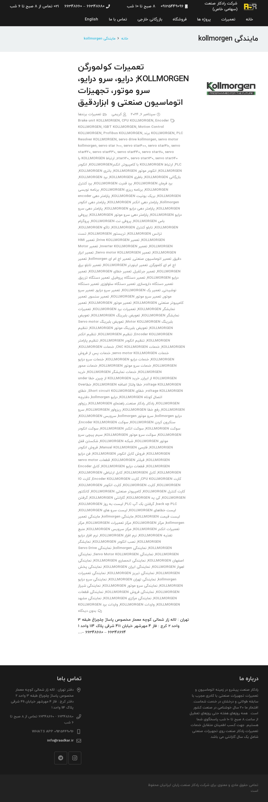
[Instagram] (74, 758)
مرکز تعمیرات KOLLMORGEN (108, 522)
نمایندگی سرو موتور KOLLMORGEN (130, 585)
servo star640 (166, 158)
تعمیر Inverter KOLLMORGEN (123, 246)
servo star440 (128, 152)
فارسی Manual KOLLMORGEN (124, 447)
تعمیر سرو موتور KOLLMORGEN (136, 296)
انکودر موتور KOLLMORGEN (135, 170)
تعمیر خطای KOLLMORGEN (110, 271)
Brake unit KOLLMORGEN (99, 120)
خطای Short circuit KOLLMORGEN (116, 390)
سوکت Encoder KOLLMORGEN (103, 422)
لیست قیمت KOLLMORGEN (157, 516)
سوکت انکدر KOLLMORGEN (122, 428)
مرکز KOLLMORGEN (148, 522)
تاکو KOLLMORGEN (94, 227)
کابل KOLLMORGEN (140, 472)
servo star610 (152, 152)
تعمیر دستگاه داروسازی (155, 284)
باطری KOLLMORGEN (126, 177)
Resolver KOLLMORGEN (97, 139)
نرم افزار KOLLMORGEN (118, 535)
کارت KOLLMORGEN (139, 485)
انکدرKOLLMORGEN (104, 164)
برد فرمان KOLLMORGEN (153, 183)
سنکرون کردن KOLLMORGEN (152, 422)
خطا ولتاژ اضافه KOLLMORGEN (117, 384)
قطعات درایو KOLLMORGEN (122, 466)
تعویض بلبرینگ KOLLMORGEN (115, 315)
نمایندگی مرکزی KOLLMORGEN (127, 598)
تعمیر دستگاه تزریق (94, 277)
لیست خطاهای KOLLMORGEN (152, 510)
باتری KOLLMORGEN (95, 170)
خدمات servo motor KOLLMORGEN (140, 353)
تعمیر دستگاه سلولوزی (118, 284)
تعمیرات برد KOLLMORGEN (114, 309)
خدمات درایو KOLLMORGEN (127, 359)
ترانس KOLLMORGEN (144, 233)
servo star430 (103, 152)
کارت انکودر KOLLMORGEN (100, 485)
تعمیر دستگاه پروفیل (128, 277)
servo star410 (158, 145)
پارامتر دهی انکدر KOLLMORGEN (133, 202)
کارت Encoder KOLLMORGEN (115, 478)
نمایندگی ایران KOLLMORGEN (127, 566)
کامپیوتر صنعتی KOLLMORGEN (116, 491)
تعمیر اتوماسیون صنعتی (152, 258)
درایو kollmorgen (104, 397)
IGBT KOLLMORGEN (119, 126)
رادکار (150, 403)
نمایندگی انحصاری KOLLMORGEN (119, 560)
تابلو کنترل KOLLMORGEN (132, 227)
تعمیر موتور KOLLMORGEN (110, 302)
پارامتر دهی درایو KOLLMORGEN (130, 208)
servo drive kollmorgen (137, 139)
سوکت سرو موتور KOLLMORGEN (130, 434)
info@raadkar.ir (60, 740)
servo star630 (142, 158)
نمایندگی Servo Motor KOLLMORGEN (123, 554)
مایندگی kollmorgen (117, 516)
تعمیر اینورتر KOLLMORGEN (125, 265)
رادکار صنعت (135, 403)
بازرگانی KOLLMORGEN (162, 177)
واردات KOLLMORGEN (137, 604)
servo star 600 (110, 145)
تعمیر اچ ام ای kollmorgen (110, 258)
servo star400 (135, 145)
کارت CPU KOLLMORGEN (161, 478)
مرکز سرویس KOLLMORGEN (109, 529)
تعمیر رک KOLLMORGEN (141, 290)
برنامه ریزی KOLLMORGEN (122, 189)
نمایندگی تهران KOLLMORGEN (132, 579)
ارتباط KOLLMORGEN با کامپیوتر (147, 164)
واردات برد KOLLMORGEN (98, 604)
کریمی (116, 114)
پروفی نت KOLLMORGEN (111, 221)
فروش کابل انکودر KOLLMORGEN (118, 453)
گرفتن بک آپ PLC (139, 504)
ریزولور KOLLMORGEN (103, 409)
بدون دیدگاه (87, 610)
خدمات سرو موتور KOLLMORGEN (125, 365)
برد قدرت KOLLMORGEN (113, 183)
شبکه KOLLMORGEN (116, 441)
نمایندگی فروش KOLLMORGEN (129, 592)
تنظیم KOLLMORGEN (115, 334)
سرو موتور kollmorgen (135, 416)
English (91, 19)
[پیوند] (250, 6)
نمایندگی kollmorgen (130, 548)
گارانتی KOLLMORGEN (107, 497)
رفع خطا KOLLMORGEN (141, 409)
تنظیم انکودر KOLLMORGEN (122, 340)
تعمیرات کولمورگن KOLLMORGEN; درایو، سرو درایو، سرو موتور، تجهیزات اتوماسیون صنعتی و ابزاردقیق (133, 84)
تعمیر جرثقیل (144, 271)
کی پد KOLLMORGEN (143, 497)
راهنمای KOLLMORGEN (106, 403)
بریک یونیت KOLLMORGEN (133, 196)
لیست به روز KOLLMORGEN (101, 504)
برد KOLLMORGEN (93, 177)
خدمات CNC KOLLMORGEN (138, 346)
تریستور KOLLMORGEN (107, 233)
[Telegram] (60, 758)
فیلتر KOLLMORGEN (128, 460)
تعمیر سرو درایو (108, 290)
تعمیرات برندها (89, 114)
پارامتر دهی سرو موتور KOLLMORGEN (119, 214)
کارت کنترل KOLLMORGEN (164, 491)
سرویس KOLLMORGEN (97, 416)
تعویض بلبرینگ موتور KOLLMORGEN (119, 328)
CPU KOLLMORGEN (137, 120)
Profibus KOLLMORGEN (122, 133)
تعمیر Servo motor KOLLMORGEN (123, 252)
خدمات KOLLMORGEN (96, 346)
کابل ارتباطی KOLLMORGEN (100, 472)
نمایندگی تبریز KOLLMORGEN (131, 573)
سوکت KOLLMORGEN (163, 428)
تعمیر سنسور (99, 296)
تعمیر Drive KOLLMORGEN (118, 240)
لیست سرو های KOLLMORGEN (103, 510)
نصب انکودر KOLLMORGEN (114, 541)
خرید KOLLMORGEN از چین (117, 378)
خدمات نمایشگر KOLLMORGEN (111, 372)
